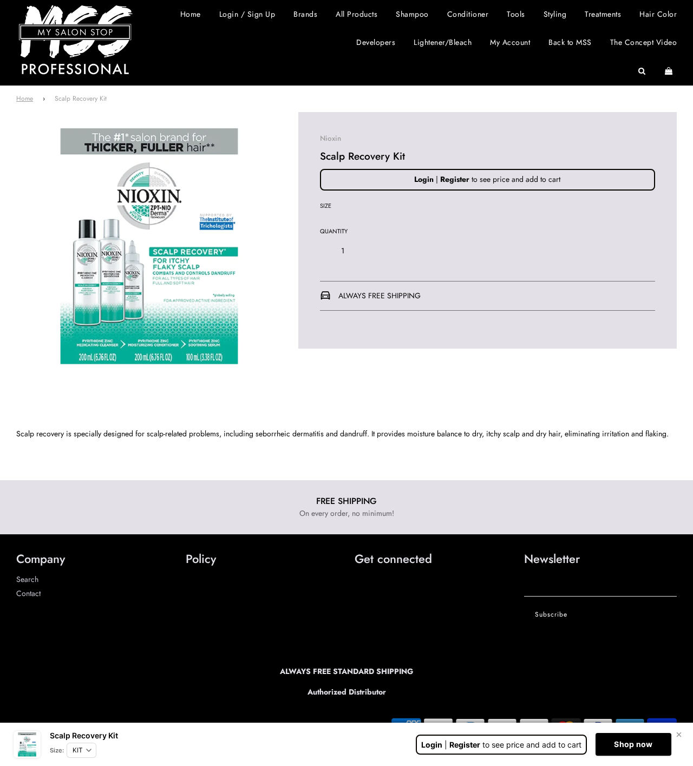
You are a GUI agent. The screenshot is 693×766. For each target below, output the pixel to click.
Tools (516, 14)
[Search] (642, 71)
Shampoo (412, 14)
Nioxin (330, 138)
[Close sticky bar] (679, 734)
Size (325, 205)
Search (27, 579)
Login (424, 179)
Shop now (633, 744)
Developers (375, 42)
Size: (57, 750)
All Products (356, 14)
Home (190, 14)
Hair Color (658, 14)
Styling (555, 14)
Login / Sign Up (247, 14)
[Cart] (670, 71)
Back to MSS (570, 42)
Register (454, 179)
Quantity (334, 231)
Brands (305, 14)
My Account (510, 42)
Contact (28, 593)
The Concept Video (643, 42)
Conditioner (468, 14)
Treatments (603, 14)
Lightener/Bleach (443, 42)
